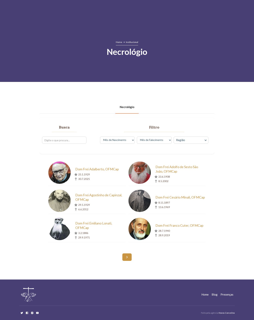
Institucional (132, 42)
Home (119, 42)
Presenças (227, 294)
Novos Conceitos (227, 313)
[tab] (127, 107)
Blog (215, 294)
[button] (191, 140)
